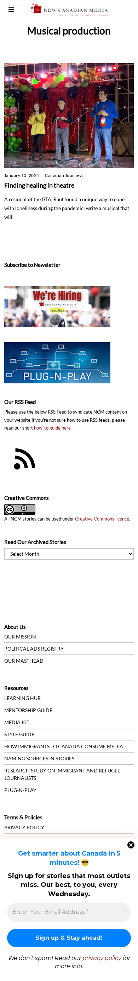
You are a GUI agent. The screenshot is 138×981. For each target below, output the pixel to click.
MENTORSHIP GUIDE (28, 710)
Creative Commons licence (102, 519)
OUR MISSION (20, 637)
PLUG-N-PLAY (20, 790)
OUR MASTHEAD (24, 661)
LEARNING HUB (22, 698)
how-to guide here (52, 428)
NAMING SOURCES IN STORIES (39, 758)
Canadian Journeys (64, 175)
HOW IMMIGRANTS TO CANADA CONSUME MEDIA (63, 746)
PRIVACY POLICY (24, 827)
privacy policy (101, 958)
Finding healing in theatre (39, 185)
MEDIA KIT (16, 722)
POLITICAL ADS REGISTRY (34, 649)
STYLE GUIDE (19, 734)
